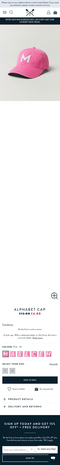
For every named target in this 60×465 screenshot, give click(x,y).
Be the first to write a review (30, 329)
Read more (37, 338)
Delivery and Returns (25, 406)
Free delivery (7, 324)
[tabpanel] (30, 64)
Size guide (53, 364)
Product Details (20, 399)
